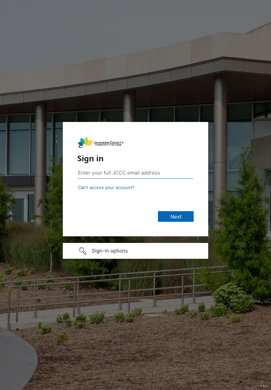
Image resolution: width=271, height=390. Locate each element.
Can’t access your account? (106, 187)
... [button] (264, 384)
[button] (135, 251)
